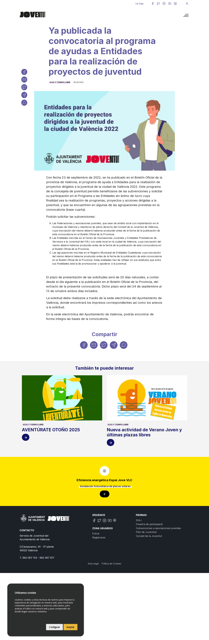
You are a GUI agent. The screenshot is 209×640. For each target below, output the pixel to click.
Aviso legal (93, 563)
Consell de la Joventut (149, 535)
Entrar (96, 533)
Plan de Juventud (146, 532)
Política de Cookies (111, 563)
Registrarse (98, 537)
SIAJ (139, 520)
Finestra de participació (149, 524)
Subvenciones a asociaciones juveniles (158, 528)
